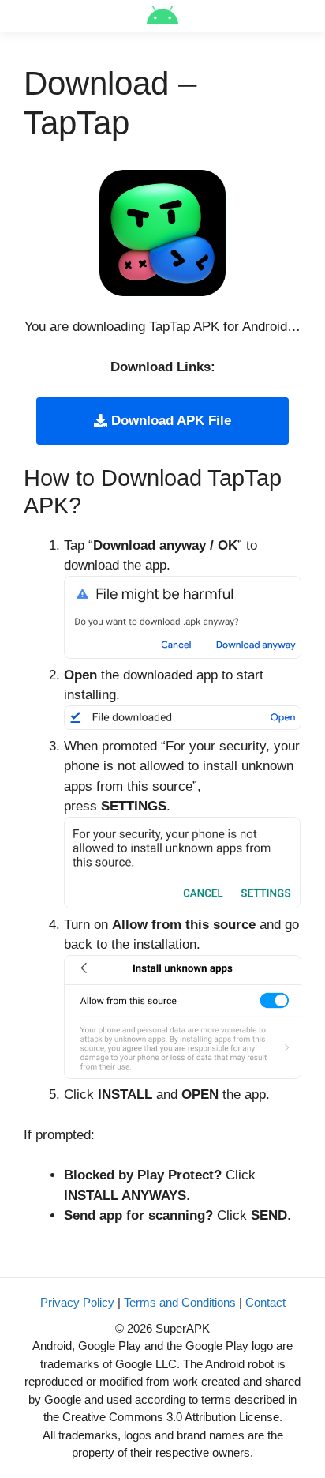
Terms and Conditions (180, 1302)
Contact (265, 1302)
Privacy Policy (77, 1302)
